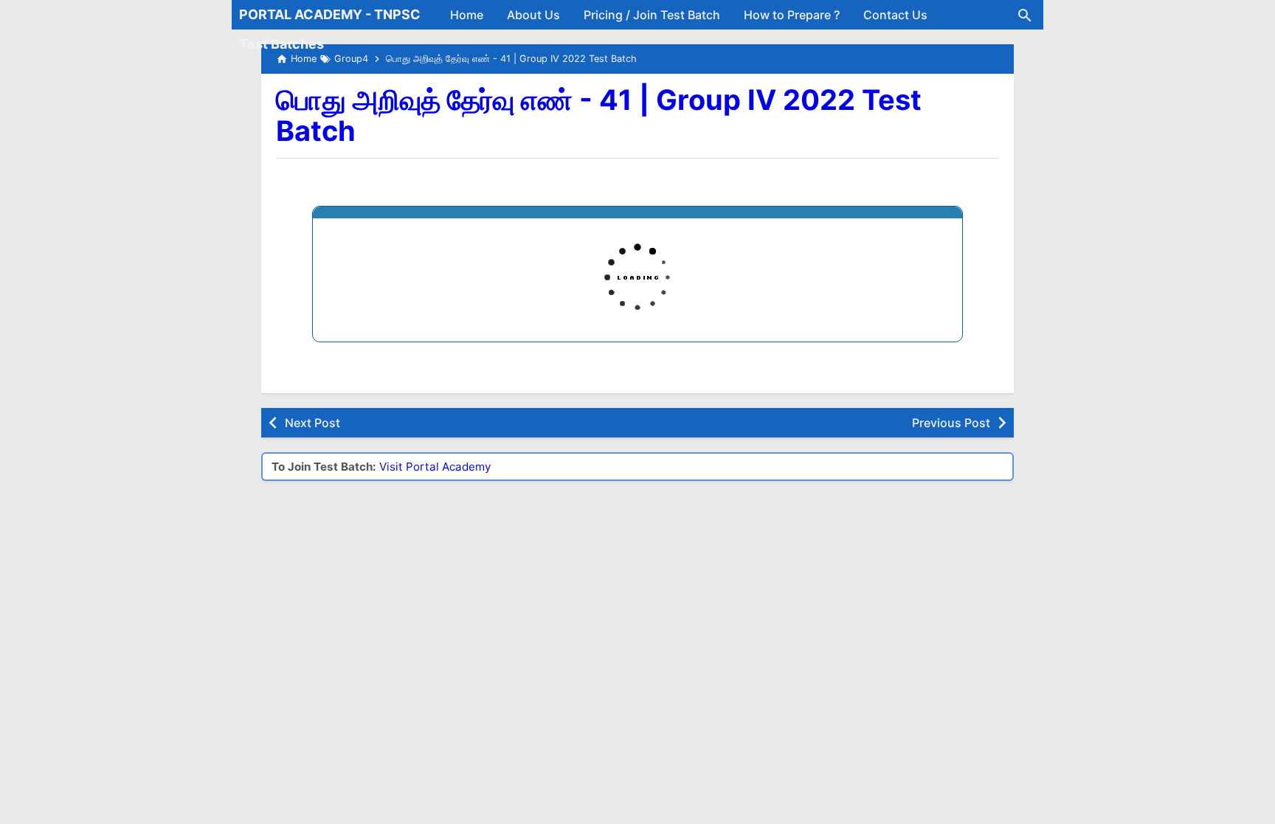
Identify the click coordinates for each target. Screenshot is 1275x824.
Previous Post (951, 422)
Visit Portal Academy (435, 467)
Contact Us (895, 14)
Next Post (312, 422)
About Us (533, 14)
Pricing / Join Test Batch (652, 14)
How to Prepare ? (792, 14)
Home (466, 14)
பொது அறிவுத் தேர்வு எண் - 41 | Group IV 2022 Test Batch (599, 115)
